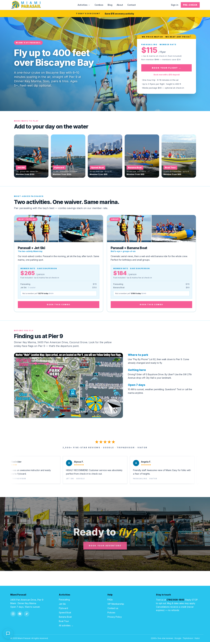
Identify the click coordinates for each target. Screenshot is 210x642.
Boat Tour (64, 621)
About (120, 5)
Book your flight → (166, 68)
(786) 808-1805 (175, 599)
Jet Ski (62, 604)
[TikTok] (26, 614)
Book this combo (58, 304)
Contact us (112, 608)
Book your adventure (105, 545)
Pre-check (190, 5)
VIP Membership (115, 604)
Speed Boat (65, 612)
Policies (111, 612)
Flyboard (63, 608)
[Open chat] (8, 634)
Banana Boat (65, 617)
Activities (82, 5)
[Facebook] (20, 614)
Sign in (174, 5)
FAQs (110, 599)
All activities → (66, 625)
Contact (131, 5)
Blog (110, 5)
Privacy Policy (114, 617)
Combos (99, 5)
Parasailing (64, 599)
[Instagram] (13, 614)
